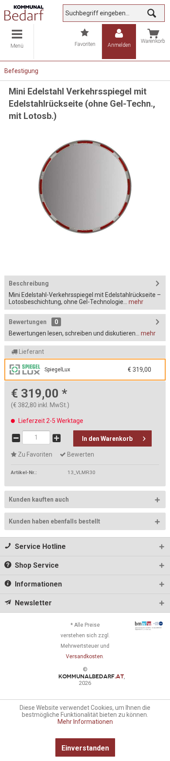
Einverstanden (85, 748)
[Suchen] (151, 13)
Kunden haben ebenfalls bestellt (54, 521)
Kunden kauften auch (39, 499)
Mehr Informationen (85, 721)
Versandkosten (84, 656)
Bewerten (80, 454)
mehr (135, 301)
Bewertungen (28, 321)
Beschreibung (29, 283)
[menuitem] (17, 41)
